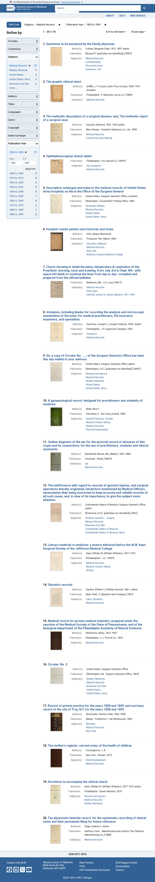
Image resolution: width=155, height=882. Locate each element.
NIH (72, 877)
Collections (14, 49)
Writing (89, 570)
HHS (78, 877)
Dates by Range (17, 135)
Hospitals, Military (95, 205)
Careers (120, 870)
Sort (115, 31)
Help (122, 15)
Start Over (14, 24)
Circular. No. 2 (57, 664)
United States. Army (96, 216)
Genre (11, 119)
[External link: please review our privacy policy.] (9, 869)
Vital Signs (92, 291)
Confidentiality (93, 62)
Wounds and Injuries (96, 373)
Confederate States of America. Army (105, 532)
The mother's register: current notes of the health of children (90, 745)
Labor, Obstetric (94, 599)
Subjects (13, 56)
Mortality (90, 723)
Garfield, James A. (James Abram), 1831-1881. (111, 294)
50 (137, 31)
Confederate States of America (101, 528)
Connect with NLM (16, 862)
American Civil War (95, 525)
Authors (12, 96)
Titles (11, 104)
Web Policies (86, 862)
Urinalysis (91, 333)
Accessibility (122, 866)
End (24, 158)
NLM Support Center (126, 862)
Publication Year (17, 143)
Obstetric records (60, 585)
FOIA (82, 866)
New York (91, 250)
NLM (65, 877)
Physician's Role (94, 65)
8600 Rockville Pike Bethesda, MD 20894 (54, 867)
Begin (11, 158)
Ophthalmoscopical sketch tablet (69, 156)
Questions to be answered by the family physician (80, 44)
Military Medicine (95, 381)
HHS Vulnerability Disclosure (94, 870)
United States (93, 213)
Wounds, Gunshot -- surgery (100, 518)
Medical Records (95, 58)
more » (12, 87)
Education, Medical (96, 243)
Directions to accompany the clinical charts (78, 782)
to (16, 173)
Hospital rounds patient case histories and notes (80, 229)
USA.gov (87, 877)
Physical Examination (97, 429)
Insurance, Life (93, 69)
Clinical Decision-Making (99, 138)
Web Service (137, 15)
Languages (14, 112)
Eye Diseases (93, 165)
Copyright (13, 127)
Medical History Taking (98, 422)
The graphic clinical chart (63, 81)
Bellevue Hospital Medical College (104, 254)
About (110, 15)
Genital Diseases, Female (99, 418)
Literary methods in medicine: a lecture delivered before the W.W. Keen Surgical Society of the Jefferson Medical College (94, 546)
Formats (13, 41)
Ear (86, 463)
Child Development (96, 760)
